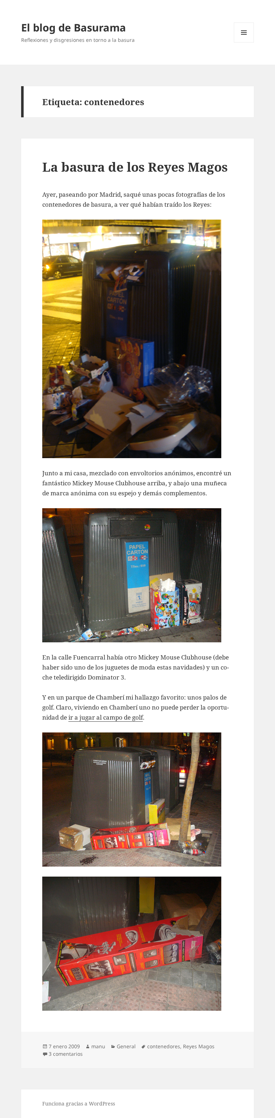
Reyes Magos (198, 1046)
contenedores (163, 1046)
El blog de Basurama (73, 27)
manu (98, 1046)
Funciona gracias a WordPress (78, 1103)
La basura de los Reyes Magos (135, 166)
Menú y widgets (244, 42)
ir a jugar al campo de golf (105, 717)
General (126, 1046)
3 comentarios (66, 1053)
